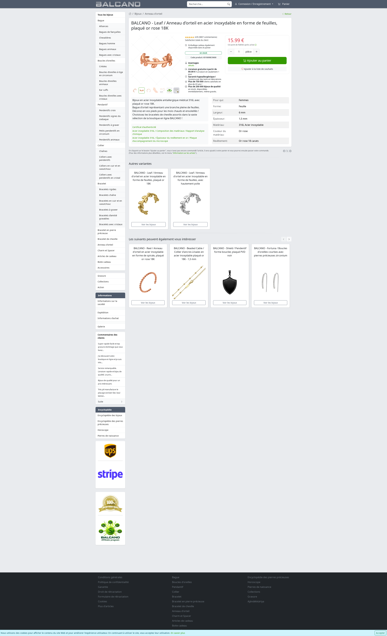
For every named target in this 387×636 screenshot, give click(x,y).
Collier (101, 145)
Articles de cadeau (107, 256)
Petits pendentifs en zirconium (109, 132)
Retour (287, 13)
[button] (156, 60)
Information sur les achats (184, 153)
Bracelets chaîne (107, 195)
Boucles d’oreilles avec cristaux (110, 97)
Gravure (102, 275)
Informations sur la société (107, 303)
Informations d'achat (108, 318)
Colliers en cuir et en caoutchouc (109, 167)
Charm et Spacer (106, 250)
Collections (103, 281)
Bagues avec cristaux (109, 54)
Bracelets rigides (107, 189)
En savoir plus (178, 632)
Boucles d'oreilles (106, 60)
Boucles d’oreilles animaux (108, 83)
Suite (100, 401)
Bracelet (102, 183)
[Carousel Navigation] (286, 239)
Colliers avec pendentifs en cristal (109, 176)
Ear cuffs (103, 89)
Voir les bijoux (148, 224)
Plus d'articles (106, 606)
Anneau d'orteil (105, 244)
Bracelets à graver (108, 209)
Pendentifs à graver (109, 125)
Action (101, 287)
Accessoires (103, 267)
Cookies (102, 601)
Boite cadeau (104, 261)
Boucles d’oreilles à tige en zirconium (111, 74)
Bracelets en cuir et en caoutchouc (110, 202)
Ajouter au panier (258, 60)
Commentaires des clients (107, 336)
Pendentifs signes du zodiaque (110, 118)
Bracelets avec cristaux (110, 224)
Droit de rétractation (110, 591)
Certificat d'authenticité (144, 127)
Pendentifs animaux (109, 139)
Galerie (101, 326)
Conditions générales (110, 577)
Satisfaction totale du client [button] (196, 40)
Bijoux (138, 13)
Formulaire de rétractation (113, 596)
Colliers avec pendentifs (105, 158)
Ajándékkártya (256, 601)
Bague (101, 20)
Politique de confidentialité (113, 582)
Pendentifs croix (107, 110)
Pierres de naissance (108, 435)
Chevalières (105, 37)
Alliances (103, 26)
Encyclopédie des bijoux (110, 415)
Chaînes (103, 151)
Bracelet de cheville (107, 239)
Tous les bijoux (105, 14)
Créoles (103, 66)
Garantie (103, 587)
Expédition (103, 312)
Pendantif (102, 104)
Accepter (380, 632)
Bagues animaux (107, 49)
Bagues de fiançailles (110, 32)
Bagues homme (107, 43)
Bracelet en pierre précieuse (107, 232)
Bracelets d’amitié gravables (108, 217)
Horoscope (103, 430)
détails (191, 65)
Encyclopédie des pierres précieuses (110, 423)
